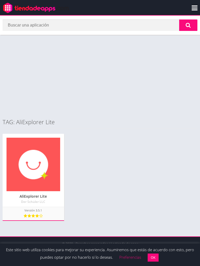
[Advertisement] (100, 76)
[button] (188, 25)
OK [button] (153, 257)
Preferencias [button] (130, 257)
